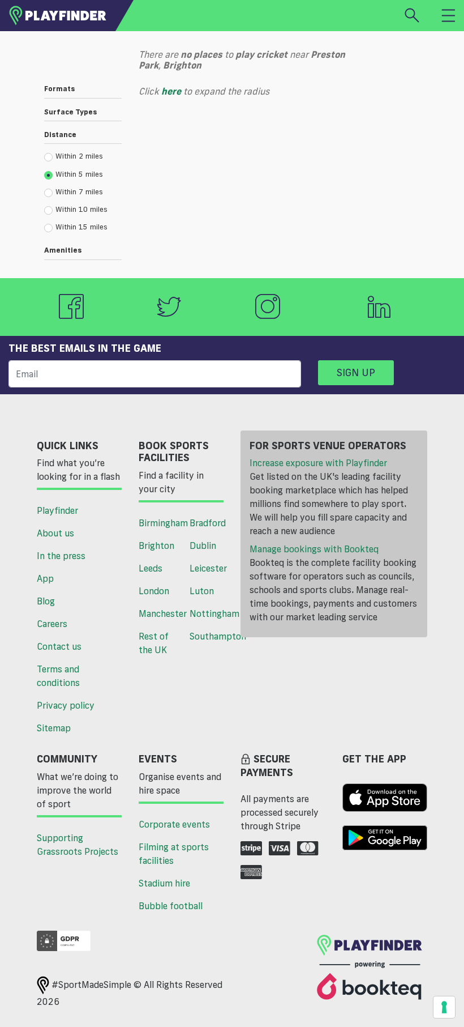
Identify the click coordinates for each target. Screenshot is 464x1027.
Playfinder (57, 510)
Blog (46, 601)
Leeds (150, 568)
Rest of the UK (154, 642)
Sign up (356, 372)
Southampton (211, 636)
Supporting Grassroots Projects (77, 844)
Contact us (59, 646)
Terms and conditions (58, 675)
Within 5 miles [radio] (79, 173)
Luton (202, 590)
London (154, 590)
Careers (52, 623)
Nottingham (211, 613)
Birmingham (160, 523)
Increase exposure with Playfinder (318, 462)
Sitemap (54, 728)
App (45, 578)
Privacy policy (65, 705)
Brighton (156, 545)
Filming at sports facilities (174, 853)
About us (55, 533)
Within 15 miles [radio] (81, 226)
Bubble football (171, 905)
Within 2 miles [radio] (79, 155)
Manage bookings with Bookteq (314, 549)
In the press (61, 555)
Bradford (208, 523)
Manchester (160, 613)
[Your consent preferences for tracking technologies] (444, 1007)
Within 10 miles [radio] (81, 209)
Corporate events (174, 824)
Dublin (203, 545)
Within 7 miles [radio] (79, 191)
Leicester (208, 568)
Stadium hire (164, 883)
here (171, 91)
